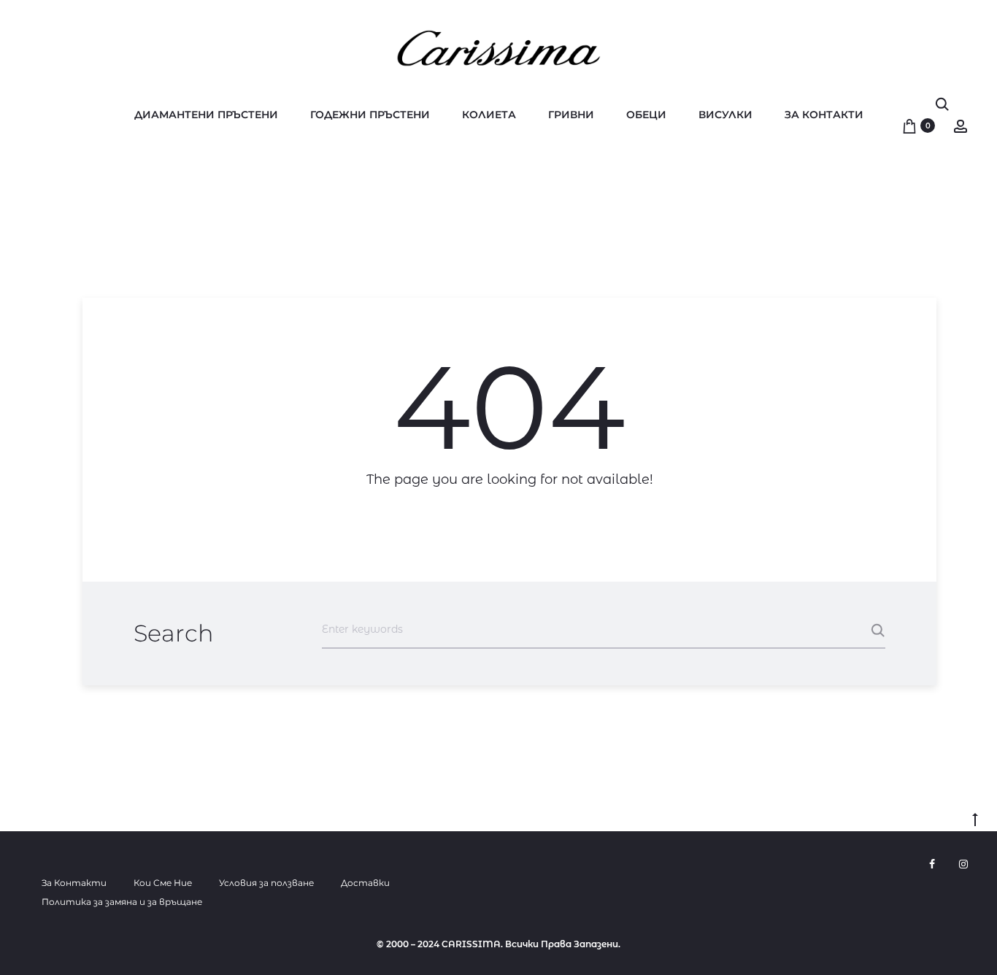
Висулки (725, 114)
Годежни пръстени (370, 114)
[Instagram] (963, 864)
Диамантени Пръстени (206, 114)
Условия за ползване (266, 882)
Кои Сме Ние (163, 882)
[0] (909, 125)
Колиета (489, 114)
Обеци (646, 114)
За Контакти (824, 114)
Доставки (365, 882)
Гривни (571, 114)
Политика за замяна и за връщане (122, 901)
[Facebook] (932, 864)
